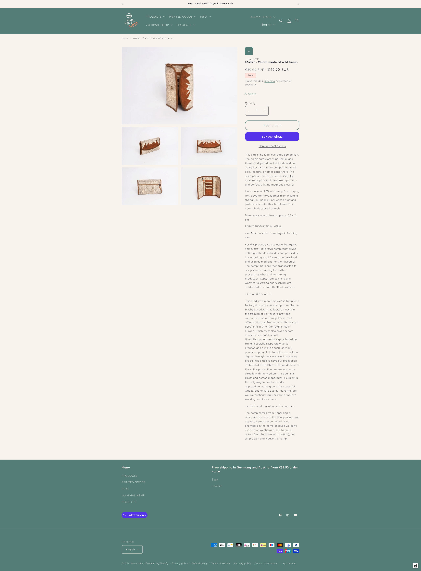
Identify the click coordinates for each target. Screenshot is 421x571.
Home (125, 38)
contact (217, 486)
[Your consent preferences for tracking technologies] (415, 565)
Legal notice (288, 563)
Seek (215, 479)
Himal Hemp (138, 563)
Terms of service (220, 563)
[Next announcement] (298, 4)
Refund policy (200, 563)
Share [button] (252, 94)
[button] (155, 17)
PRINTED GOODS (133, 482)
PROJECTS (129, 502)
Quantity (250, 103)
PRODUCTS (129, 475)
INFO (125, 489)
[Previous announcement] (122, 4)
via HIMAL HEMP (133, 495)
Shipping (269, 81)
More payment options (272, 146)
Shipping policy (242, 563)
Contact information (266, 563)
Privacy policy (180, 563)
